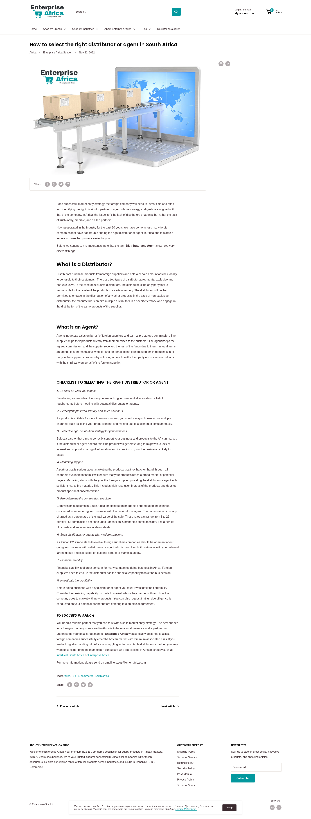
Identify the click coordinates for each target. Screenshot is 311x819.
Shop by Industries (83, 28)
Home (33, 28)
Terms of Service (187, 757)
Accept (229, 807)
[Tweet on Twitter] (61, 184)
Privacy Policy (185, 779)
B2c (74, 675)
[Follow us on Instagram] (221, 63)
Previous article (69, 706)
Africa (33, 52)
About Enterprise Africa (117, 28)
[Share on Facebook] (47, 184)
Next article (168, 706)
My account (243, 13)
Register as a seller (168, 28)
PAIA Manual (184, 773)
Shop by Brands (52, 28)
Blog (144, 28)
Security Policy (186, 768)
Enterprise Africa (98, 655)
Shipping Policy (186, 751)
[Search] (176, 12)
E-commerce (85, 675)
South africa (102, 675)
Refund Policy (185, 762)
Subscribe (242, 778)
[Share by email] (67, 184)
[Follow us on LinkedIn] (227, 63)
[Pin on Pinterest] (54, 184)
